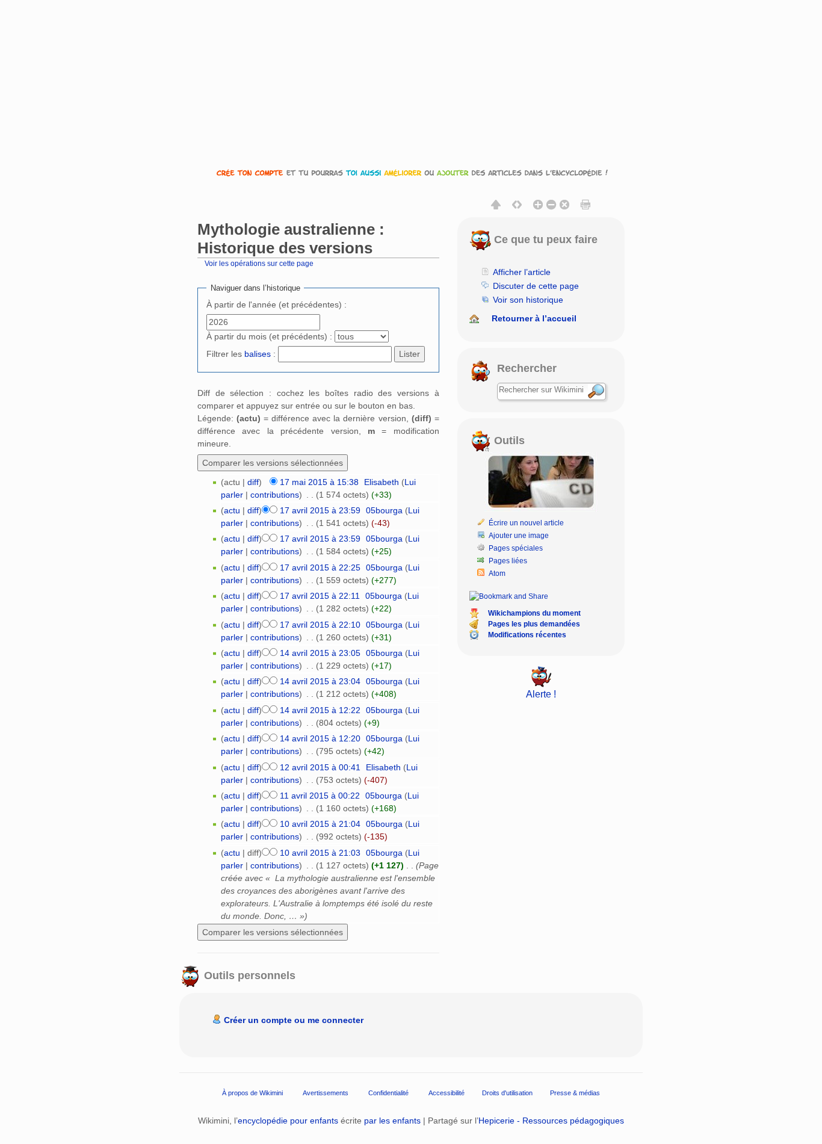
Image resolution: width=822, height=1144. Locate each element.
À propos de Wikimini (252, 1092)
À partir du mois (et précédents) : (269, 336)
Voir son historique (528, 300)
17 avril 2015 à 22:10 (320, 624)
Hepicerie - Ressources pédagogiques (551, 1120)
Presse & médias (575, 1092)
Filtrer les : (241, 354)
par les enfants (392, 1120)
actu (232, 510)
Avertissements (325, 1092)
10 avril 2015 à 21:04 (320, 824)
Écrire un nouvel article (526, 523)
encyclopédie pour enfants (288, 1120)
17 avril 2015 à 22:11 (320, 596)
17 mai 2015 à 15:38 (319, 482)
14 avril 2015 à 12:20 (320, 738)
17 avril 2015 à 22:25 (320, 567)
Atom (497, 573)
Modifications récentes (527, 635)
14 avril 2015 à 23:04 (320, 681)
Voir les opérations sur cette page (259, 263)
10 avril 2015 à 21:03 (320, 853)
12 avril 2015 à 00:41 (320, 767)
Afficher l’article (522, 272)
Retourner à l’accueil (534, 318)
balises (257, 354)
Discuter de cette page (536, 286)
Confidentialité (388, 1092)
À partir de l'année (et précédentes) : (276, 304)
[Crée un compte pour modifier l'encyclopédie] (411, 172)
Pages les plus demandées (534, 624)
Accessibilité (446, 1092)
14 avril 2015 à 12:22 (320, 710)
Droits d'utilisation (507, 1092)
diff (253, 482)
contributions (274, 494)
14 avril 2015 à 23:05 (320, 653)
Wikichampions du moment (534, 613)
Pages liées (508, 561)
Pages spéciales (516, 548)
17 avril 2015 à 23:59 (320, 510)
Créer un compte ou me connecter (293, 1020)
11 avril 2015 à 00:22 (320, 795)
